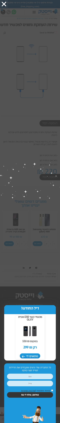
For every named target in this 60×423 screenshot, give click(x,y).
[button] (4, 4)
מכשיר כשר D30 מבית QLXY (30, 318)
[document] (30, 211)
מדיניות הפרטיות (28, 390)
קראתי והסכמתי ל (36, 390)
